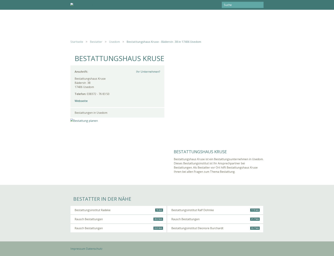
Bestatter (96, 42)
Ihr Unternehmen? (148, 72)
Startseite (76, 42)
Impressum (77, 249)
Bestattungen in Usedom (91, 113)
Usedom (114, 42)
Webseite (81, 101)
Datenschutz (94, 249)
